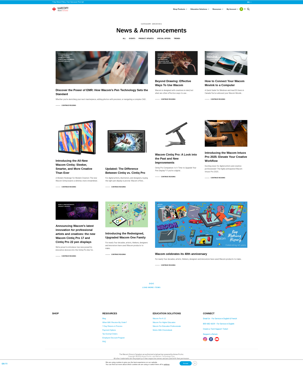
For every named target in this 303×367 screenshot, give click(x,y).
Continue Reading (69, 105)
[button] (242, 9)
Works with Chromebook (162, 330)
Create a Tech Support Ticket (215, 329)
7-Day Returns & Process (112, 326)
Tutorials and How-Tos (215, 59)
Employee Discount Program (113, 338)
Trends (177, 38)
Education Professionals (166, 54)
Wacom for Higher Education (164, 322)
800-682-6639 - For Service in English (218, 324)
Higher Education (163, 57)
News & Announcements (66, 59)
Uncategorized (63, 126)
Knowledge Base (64, 57)
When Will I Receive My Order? (114, 322)
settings (166, 364)
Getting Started (63, 56)
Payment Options (109, 330)
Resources (217, 9)
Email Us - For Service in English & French (220, 318)
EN (248, 2)
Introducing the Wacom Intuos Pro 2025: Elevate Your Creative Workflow (226, 156)
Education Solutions (199, 9)
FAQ (104, 342)
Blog (104, 318)
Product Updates (146, 38)
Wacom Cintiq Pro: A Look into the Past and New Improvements (176, 158)
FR (6, 364)
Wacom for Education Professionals (167, 326)
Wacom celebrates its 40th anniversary (181, 253)
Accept (185, 363)
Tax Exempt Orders (110, 334)
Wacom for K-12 (159, 318)
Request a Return (210, 334)
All (124, 38)
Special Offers (164, 38)
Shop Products (179, 9)
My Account (231, 9)
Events (132, 38)
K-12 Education (162, 59)
